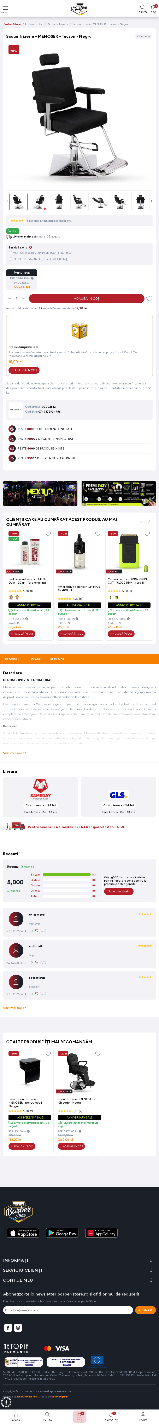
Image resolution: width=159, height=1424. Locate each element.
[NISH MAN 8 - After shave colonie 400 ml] (79, 552)
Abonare (145, 1310)
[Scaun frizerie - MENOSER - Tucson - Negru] (79, 186)
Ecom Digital (59, 1396)
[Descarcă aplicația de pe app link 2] (62, 1233)
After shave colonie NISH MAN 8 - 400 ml (79, 588)
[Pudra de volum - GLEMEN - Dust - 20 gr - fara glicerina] (29, 552)
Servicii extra (20, 247)
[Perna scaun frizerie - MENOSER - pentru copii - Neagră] (29, 1072)
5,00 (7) (77, 1111)
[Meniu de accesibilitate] (6, 1402)
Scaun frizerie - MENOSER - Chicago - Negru (76, 1100)
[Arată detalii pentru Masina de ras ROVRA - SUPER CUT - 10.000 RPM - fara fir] (129, 552)
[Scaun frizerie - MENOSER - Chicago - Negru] (79, 1072)
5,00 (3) (28, 591)
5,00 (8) (127, 591)
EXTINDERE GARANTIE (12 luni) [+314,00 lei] (40, 259)
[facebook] (8, 1328)
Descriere (13, 659)
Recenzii (57, 659)
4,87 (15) (77, 598)
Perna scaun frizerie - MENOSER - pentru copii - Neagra (26, 1102)
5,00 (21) (28, 1111)
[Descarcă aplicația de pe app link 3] (101, 1233)
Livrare (36, 659)
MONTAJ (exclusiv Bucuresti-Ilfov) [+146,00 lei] (42, 253)
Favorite (149, 298)
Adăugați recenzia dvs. (56, 220)
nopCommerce (27, 1396)
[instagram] (18, 1328)
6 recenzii (33, 220)
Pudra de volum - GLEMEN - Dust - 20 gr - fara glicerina (27, 580)
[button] (151, 201)
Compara (143, 36)
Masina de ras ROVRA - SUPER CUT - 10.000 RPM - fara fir (128, 580)
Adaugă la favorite (48, 533)
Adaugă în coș (87, 299)
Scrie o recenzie (118, 891)
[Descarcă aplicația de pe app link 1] (22, 1233)
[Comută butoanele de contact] (152, 1401)
